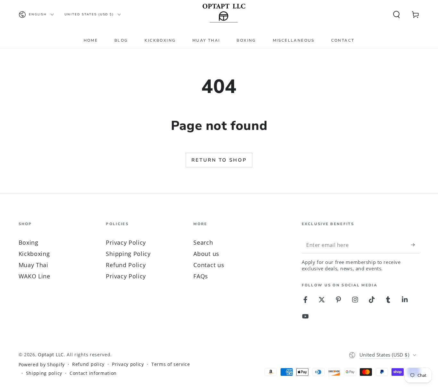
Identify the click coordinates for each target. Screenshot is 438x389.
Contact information (93, 373)
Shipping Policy (128, 253)
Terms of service (170, 364)
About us (206, 253)
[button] (396, 14)
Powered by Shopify (42, 365)
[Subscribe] (415, 245)
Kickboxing (34, 253)
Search (203, 242)
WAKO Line (34, 276)
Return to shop (219, 160)
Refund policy (88, 364)
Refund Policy (126, 265)
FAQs (200, 276)
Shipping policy (44, 373)
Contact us (208, 265)
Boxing (28, 242)
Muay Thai (33, 265)
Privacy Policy (126, 242)
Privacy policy (128, 364)
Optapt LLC (51, 354)
